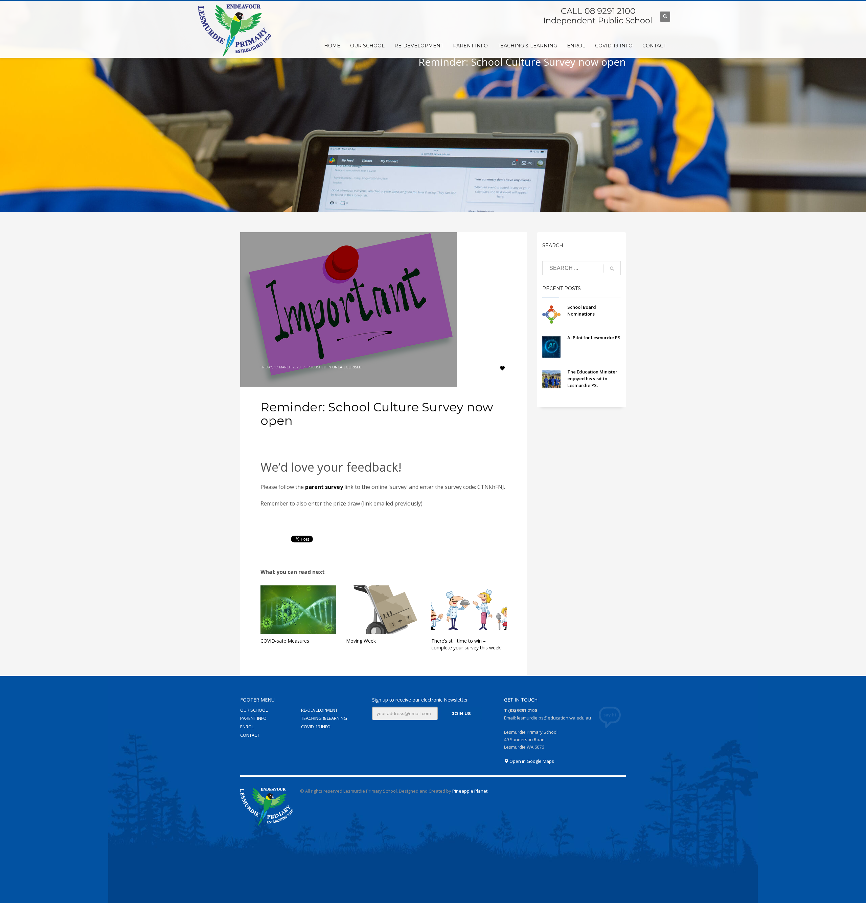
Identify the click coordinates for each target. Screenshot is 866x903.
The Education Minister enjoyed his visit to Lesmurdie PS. (592, 378)
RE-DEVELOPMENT (319, 710)
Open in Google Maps (531, 761)
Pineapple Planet (469, 791)
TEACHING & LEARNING (324, 718)
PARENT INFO (253, 718)
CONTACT (249, 735)
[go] (612, 268)
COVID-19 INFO (316, 727)
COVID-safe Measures (284, 641)
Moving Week (361, 641)
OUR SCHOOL (254, 710)
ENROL (247, 727)
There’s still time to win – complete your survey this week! (466, 644)
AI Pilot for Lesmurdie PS (593, 338)
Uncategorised (347, 367)
